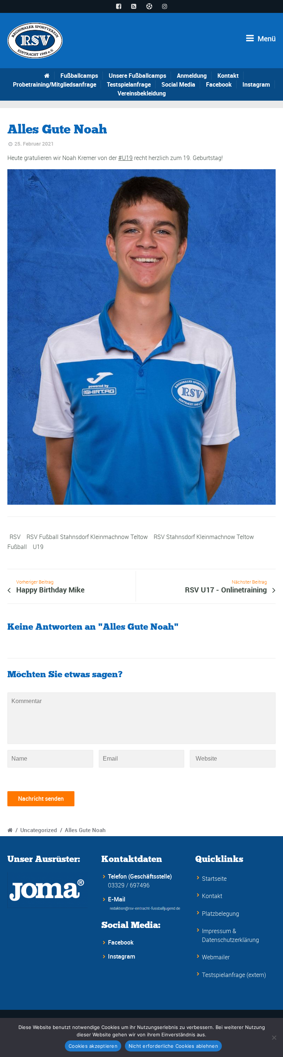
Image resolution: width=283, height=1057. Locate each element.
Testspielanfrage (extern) (234, 975)
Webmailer (216, 957)
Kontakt (228, 76)
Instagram (256, 84)
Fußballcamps (79, 76)
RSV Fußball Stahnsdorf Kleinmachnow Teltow (87, 537)
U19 (38, 547)
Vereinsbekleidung (142, 93)
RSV (15, 537)
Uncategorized (38, 830)
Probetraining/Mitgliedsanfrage (54, 84)
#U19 (125, 158)
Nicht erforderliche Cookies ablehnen (173, 1046)
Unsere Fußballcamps (137, 76)
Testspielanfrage (129, 84)
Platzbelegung (220, 914)
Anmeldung (192, 76)
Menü (266, 39)
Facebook (219, 84)
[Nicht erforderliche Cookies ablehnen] (273, 1037)
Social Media (178, 84)
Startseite (214, 879)
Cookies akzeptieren (93, 1046)
